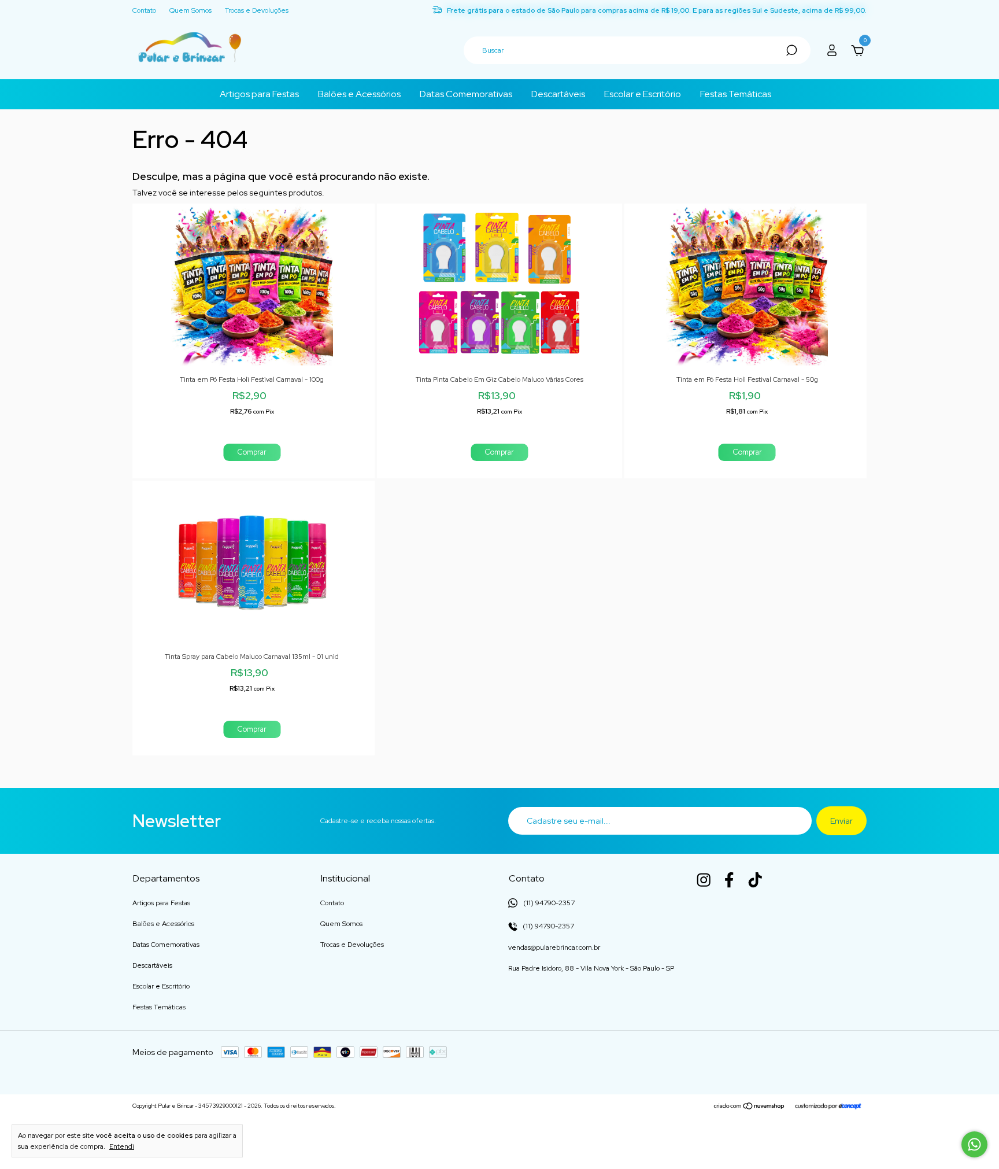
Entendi (121, 1146)
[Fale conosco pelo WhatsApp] (974, 1144)
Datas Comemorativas (466, 94)
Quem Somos (190, 11)
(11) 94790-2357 (547, 926)
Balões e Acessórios (359, 94)
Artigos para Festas (259, 94)
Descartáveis (558, 94)
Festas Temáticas (735, 94)
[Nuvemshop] (749, 1107)
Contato (144, 11)
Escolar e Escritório (642, 94)
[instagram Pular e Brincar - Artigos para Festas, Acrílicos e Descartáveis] (703, 879)
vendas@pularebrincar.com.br (554, 947)
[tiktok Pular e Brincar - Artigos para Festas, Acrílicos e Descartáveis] (755, 879)
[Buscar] (790, 50)
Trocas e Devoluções (256, 11)
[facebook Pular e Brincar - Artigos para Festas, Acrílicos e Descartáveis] (729, 879)
